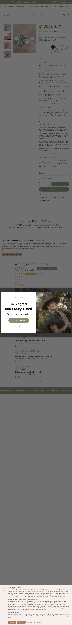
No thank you (18, 327)
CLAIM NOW (18, 320)
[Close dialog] (69, 293)
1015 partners (19, 589)
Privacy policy (57, 616)
